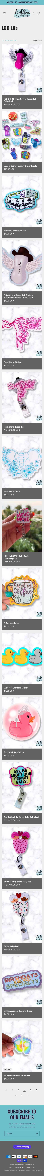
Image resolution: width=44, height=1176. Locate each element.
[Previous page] (6, 1089)
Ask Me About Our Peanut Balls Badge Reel (21, 817)
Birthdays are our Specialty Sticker (18, 1011)
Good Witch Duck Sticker (14, 752)
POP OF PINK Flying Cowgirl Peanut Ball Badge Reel (20, 100)
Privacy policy (31, 1167)
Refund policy (19, 1167)
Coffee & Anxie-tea (11, 623)
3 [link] (24, 1090)
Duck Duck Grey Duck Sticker (16, 688)
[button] (4, 13)
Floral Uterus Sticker (12, 362)
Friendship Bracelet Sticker (15, 230)
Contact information (10, 1170)
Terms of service (24, 1170)
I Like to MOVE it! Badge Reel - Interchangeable (16, 557)
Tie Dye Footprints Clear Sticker (17, 1075)
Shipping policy (37, 1170)
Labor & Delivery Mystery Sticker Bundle (20, 166)
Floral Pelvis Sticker (12, 491)
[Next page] (28, 1095)
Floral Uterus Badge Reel (14, 427)
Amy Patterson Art (21, 1164)
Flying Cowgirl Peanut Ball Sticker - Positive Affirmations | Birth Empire (18, 296)
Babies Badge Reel (11, 946)
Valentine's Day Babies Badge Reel (17, 881)
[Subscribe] (36, 1133)
